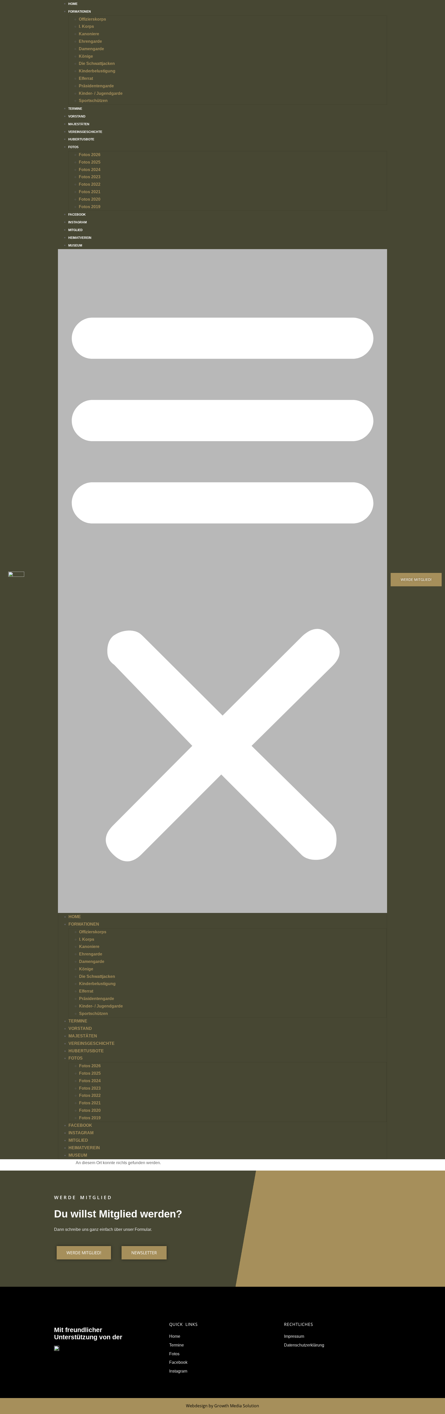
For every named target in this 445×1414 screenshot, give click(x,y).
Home (75, 917)
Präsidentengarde (96, 86)
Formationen (79, 11)
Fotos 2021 (89, 192)
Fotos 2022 (89, 184)
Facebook (80, 1125)
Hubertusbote (81, 139)
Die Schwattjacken (97, 63)
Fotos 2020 (89, 199)
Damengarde (91, 49)
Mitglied (78, 1140)
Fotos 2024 (89, 169)
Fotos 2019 (89, 207)
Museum (75, 245)
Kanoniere (89, 34)
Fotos (73, 147)
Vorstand (80, 1028)
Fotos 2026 (89, 155)
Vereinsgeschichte (92, 1043)
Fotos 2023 (89, 177)
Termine (78, 1021)
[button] (222, 581)
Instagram (81, 1133)
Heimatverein (84, 1148)
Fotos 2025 (89, 162)
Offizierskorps (92, 19)
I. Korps (86, 26)
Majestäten (83, 1036)
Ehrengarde (90, 41)
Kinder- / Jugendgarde (101, 93)
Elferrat (86, 78)
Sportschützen (93, 100)
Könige (86, 56)
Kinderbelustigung (97, 71)
